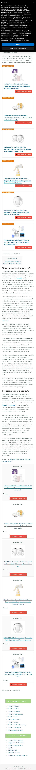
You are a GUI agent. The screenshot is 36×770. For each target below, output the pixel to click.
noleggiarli (5, 320)
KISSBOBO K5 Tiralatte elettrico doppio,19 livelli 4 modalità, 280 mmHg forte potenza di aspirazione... (17, 149)
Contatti (7, 768)
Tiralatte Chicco (13, 722)
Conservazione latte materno (17, 755)
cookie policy (26, 12)
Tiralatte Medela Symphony (17, 725)
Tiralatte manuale (14, 711)
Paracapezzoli (12, 750)
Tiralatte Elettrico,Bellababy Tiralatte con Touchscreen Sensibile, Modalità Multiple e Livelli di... (16, 242)
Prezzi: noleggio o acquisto (12, 263)
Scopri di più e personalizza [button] (18, 48)
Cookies (20, 768)
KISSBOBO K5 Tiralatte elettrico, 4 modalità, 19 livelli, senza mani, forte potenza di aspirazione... (16, 212)
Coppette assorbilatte (15, 745)
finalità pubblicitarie (6, 23)
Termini (14, 768)
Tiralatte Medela (13, 709)
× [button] (33, 3)
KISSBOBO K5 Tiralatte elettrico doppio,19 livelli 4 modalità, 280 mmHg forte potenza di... (18, 564)
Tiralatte (10, 748)
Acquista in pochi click (24, 91)
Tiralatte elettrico (13, 706)
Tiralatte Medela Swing (15, 714)
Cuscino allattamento (15, 740)
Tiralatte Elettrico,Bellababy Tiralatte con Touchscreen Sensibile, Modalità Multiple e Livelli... (18, 674)
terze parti (28, 14)
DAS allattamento (14, 753)
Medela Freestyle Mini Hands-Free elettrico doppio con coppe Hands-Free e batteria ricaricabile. (18, 118)
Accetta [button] (18, 44)
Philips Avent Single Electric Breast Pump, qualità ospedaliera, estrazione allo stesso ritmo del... (17, 86)
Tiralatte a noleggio (14, 727)
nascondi (14, 258)
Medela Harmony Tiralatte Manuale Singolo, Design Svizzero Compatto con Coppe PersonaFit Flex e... (17, 181)
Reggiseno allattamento (16, 743)
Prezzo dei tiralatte (14, 719)
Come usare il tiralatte (15, 730)
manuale (19, 278)
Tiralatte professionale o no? (12, 261)
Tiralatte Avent (13, 717)
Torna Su (26, 768)
